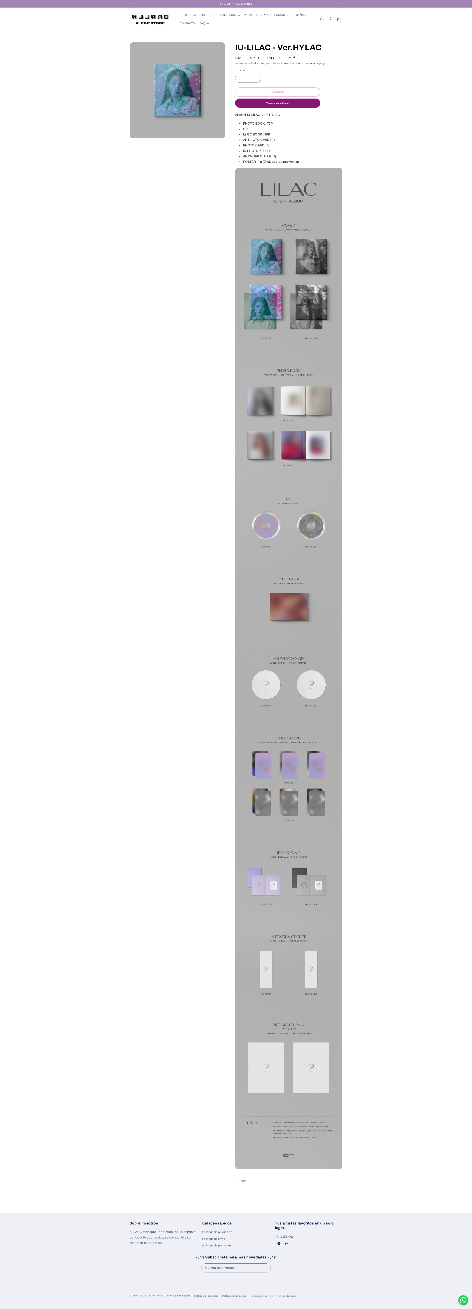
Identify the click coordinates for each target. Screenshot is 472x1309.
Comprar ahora (277, 103)
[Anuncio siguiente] (341, 3)
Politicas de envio (213, 1239)
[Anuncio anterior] (131, 3)
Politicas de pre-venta (216, 1245)
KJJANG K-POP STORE (152, 1296)
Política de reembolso (206, 1296)
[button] (200, 15)
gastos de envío (274, 64)
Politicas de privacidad (217, 1232)
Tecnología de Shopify (178, 1296)
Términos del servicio (262, 1296)
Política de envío (286, 1296)
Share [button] (243, 1181)
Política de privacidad (234, 1296)
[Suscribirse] (266, 1267)
